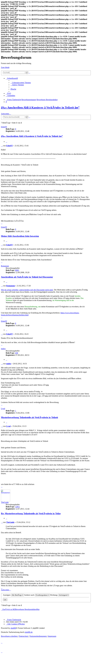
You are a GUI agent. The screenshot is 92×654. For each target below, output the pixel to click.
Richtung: (54, 595)
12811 (17, 507)
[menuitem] (21, 83)
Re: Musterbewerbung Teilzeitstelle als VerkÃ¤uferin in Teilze (31, 513)
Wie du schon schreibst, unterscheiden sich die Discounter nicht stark (27, 290)
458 (16, 353)
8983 (17, 270)
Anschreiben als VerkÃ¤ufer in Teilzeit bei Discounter (27, 277)
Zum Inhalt (5, 67)
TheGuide (5, 502)
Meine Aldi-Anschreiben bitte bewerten (20, 236)
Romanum (5, 266)
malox (3, 349)
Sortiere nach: (29, 595)
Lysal (3, 409)
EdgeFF (4, 127)
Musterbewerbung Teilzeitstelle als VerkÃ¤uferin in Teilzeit (29, 417)
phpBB (13, 628)
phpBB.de (29, 632)
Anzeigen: (7, 595)
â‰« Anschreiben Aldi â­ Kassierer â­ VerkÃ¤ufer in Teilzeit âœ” (40, 107)
